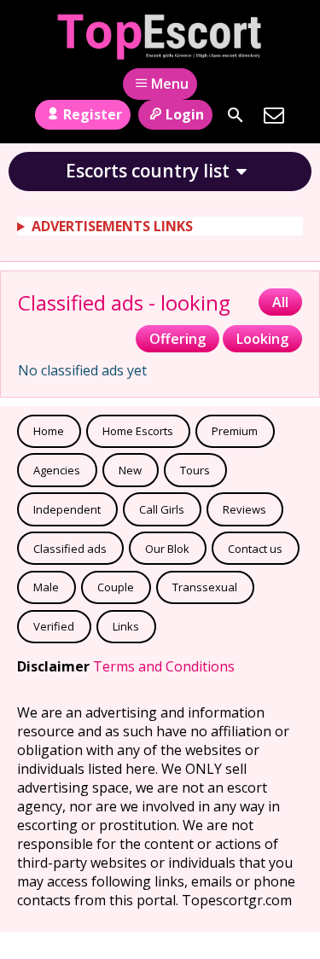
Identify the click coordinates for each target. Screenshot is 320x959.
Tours (195, 470)
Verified (53, 626)
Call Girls (161, 509)
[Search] (235, 115)
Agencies (56, 470)
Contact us (255, 548)
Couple (115, 587)
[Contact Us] (274, 115)
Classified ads (70, 548)
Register (92, 114)
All (280, 302)
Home (48, 431)
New (130, 470)
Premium (235, 431)
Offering (177, 338)
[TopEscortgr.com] (160, 37)
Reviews (244, 509)
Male (46, 587)
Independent (67, 509)
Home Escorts (137, 431)
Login (185, 114)
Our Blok (167, 548)
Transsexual (204, 587)
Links (126, 626)
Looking (262, 338)
